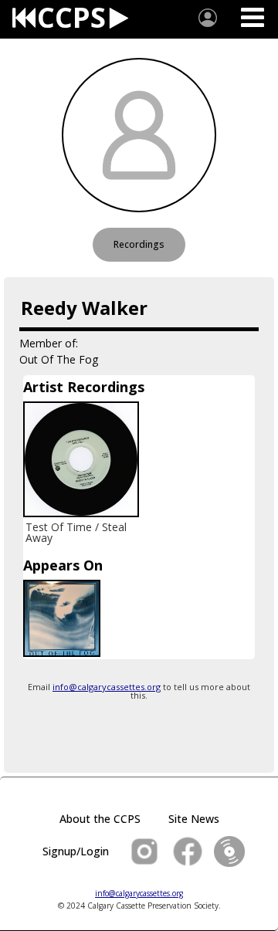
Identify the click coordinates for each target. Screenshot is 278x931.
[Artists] (207, 17)
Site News (193, 818)
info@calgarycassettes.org (107, 686)
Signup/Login (75, 851)
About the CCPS (100, 818)
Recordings (139, 244)
